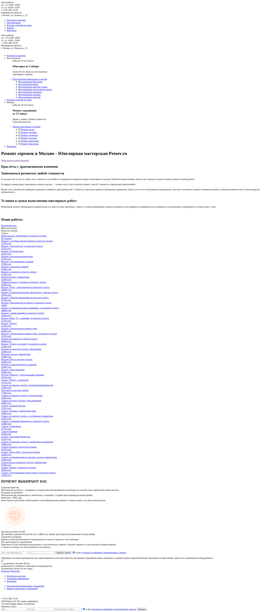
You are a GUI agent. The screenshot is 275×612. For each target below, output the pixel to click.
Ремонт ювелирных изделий (26, 126)
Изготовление (14, 22)
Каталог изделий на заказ (19, 25)
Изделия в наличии (16, 20)
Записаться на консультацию (15, 160)
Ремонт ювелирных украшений (22, 588)
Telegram (5, 571)
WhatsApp (15, 571)
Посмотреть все (8, 225)
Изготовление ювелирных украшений (25, 586)
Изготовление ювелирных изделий (30, 79)
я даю (101, 552)
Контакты (11, 30)
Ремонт (10, 28)
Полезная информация (18, 578)
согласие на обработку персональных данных (104, 552)
